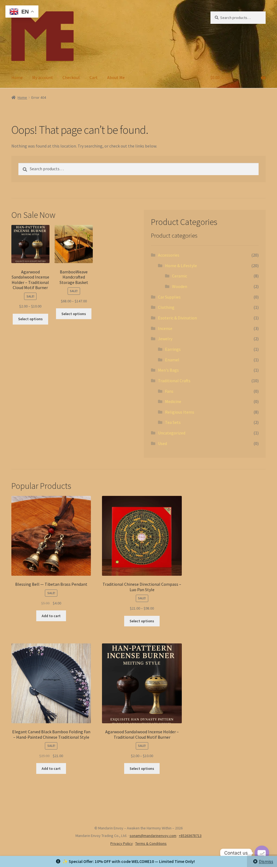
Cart (94, 77)
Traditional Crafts (174, 380)
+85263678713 (190, 835)
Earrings (173, 349)
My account (42, 77)
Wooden (179, 286)
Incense (165, 328)
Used (162, 443)
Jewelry (165, 338)
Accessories (168, 255)
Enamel (172, 359)
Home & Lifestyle (181, 265)
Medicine (173, 401)
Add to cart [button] (51, 615)
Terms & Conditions (151, 843)
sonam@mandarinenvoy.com (153, 835)
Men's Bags (168, 370)
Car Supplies (169, 297)
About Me (116, 77)
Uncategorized (171, 433)
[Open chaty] (262, 853)
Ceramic (179, 276)
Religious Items (179, 412)
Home (17, 77)
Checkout (71, 77)
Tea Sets (173, 422)
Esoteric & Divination (177, 317)
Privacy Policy (121, 843)
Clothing (166, 307)
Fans (169, 391)
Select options (30, 318)
